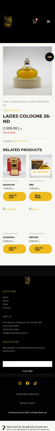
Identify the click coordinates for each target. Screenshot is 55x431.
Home (6, 101)
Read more (38, 196)
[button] (48, 21)
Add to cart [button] (13, 196)
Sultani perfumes (19, 101)
